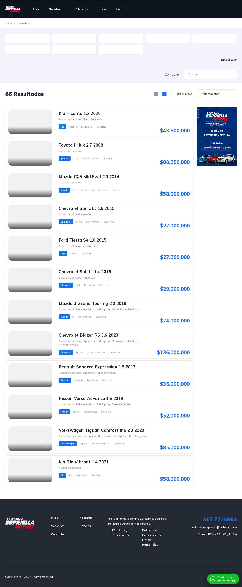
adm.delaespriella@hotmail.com (214, 527)
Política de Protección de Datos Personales (152, 537)
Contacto (122, 9)
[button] (223, 579)
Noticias (101, 9)
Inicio (36, 9)
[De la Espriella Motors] (12, 9)
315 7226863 (220, 519)
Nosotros (55, 9)
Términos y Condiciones (120, 532)
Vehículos (81, 9)
